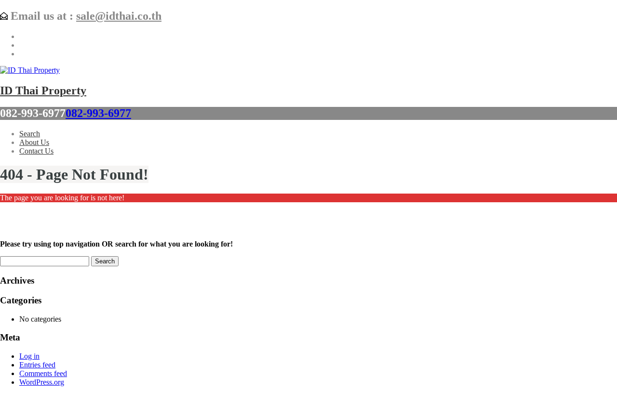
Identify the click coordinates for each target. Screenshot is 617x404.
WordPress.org (41, 382)
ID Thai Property (43, 90)
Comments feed (43, 373)
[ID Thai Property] (30, 70)
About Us (34, 142)
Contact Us (36, 151)
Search (29, 134)
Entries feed (37, 365)
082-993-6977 (98, 113)
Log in (29, 356)
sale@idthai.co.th (118, 16)
